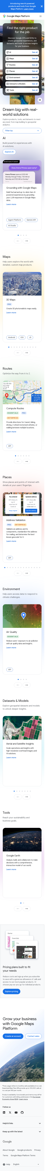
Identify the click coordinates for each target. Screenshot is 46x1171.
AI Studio (13, 225)
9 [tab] (30, 347)
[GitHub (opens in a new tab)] (22, 1112)
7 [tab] (24, 347)
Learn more (28, 9)
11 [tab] (35, 347)
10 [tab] (32, 347)
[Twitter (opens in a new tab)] (10, 1112)
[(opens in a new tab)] (7, 1141)
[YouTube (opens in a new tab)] (16, 1112)
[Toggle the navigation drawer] (40, 16)
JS (31, 337)
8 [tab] (27, 347)
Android (12, 337)
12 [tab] (34, 568)
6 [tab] (22, 347)
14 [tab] (39, 568)
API (10, 446)
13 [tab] (36, 568)
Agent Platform (15, 220)
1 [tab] (18, 235)
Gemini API (32, 220)
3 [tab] (23, 235)
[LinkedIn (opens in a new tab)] (4, 1112)
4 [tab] (26, 235)
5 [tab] (19, 347)
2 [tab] (20, 235)
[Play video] (40, 100)
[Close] (41, 6)
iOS (22, 337)
